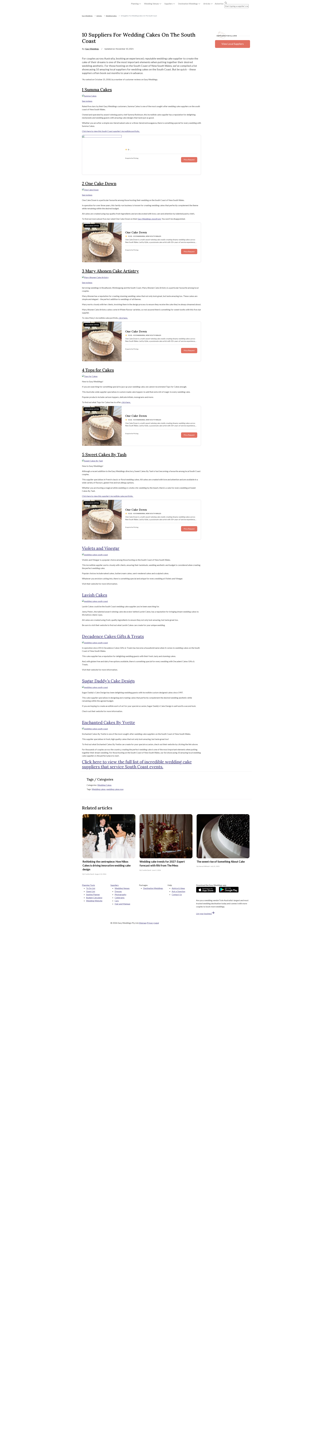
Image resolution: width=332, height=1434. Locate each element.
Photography (120, 894)
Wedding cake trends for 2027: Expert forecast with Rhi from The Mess (162, 863)
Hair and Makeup (122, 904)
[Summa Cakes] (141, 95)
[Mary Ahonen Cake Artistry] (141, 277)
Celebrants (120, 897)
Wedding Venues (122, 888)
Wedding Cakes (111, 16)
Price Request (189, 160)
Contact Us (177, 894)
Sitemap (142, 923)
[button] (136, 3)
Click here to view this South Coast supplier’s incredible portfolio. (111, 131)
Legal (156, 923)
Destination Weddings (153, 888)
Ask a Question (178, 891)
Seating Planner (93, 894)
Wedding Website (94, 900)
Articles (99, 16)
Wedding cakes (99, 789)
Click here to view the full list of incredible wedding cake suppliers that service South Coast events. (137, 764)
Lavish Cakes (94, 595)
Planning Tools (88, 885)
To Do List (90, 888)
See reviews (87, 101)
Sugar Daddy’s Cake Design (108, 681)
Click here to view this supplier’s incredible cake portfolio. (107, 496)
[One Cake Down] (141, 189)
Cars (117, 900)
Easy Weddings (87, 16)
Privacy (150, 923)
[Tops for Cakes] (141, 376)
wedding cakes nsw (114, 789)
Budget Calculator (94, 897)
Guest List (90, 891)
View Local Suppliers (233, 43)
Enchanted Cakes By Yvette (108, 722)
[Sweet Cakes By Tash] (141, 460)
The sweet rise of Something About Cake (221, 861)
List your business (204, 913)
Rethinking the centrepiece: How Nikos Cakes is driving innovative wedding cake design (106, 865)
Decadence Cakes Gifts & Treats (113, 636)
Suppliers (114, 885)
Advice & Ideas (178, 888)
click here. (123, 318)
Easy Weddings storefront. (149, 219)
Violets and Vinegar (100, 548)
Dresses (118, 891)
